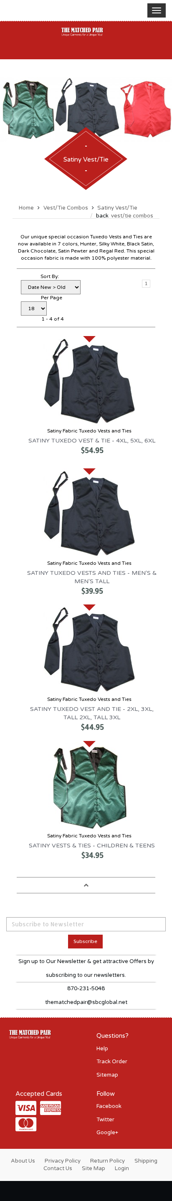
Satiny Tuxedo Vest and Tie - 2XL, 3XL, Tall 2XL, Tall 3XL (92, 713)
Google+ (107, 1132)
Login (122, 1168)
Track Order (111, 1061)
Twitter (105, 1119)
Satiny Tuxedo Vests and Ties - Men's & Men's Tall (92, 577)
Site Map (93, 1168)
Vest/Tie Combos (65, 208)
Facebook (108, 1106)
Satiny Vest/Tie (117, 208)
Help (102, 1048)
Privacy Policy (63, 1161)
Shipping (145, 1161)
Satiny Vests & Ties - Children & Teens (92, 845)
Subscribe (85, 941)
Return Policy (107, 1161)
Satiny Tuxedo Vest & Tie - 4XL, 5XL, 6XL (91, 440)
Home (26, 208)
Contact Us (57, 1168)
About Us (23, 1161)
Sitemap (107, 1075)
